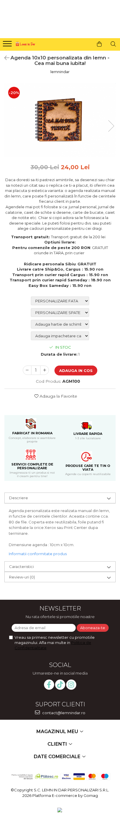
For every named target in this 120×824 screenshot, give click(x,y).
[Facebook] (49, 685)
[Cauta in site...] (113, 44)
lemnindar (60, 71)
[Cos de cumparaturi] (99, 44)
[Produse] (8, 45)
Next (111, 126)
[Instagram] (71, 685)
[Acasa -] (25, 43)
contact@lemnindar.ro (63, 712)
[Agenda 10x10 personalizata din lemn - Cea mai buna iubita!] (60, 120)
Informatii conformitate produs (38, 553)
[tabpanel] (60, 120)
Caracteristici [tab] (21, 566)
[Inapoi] (4, 57)
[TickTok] (60, 685)
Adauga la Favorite (57, 396)
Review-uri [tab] (22, 577)
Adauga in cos (76, 370)
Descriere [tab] (18, 497)
